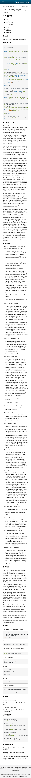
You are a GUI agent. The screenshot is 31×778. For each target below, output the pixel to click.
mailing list (24, 774)
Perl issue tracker (17, 774)
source (9, 6)
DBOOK (18, 767)
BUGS (7, 29)
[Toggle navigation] (3, 2)
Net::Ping (5, 6)
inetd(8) (7, 175)
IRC (28, 774)
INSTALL (8, 27)
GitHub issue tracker (4, 768)
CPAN (12, 6)
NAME (7, 19)
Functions (10, 24)
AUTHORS (8, 31)
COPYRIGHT (9, 32)
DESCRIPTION (9, 22)
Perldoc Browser (23, 2)
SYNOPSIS (8, 21)
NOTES (7, 26)
